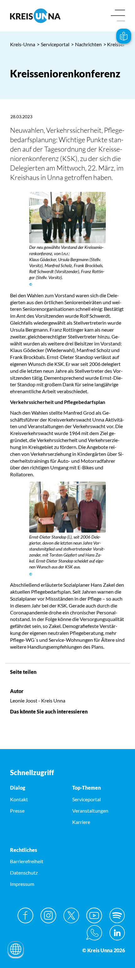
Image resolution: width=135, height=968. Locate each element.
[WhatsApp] (94, 933)
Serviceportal (53, 44)
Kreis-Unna (22, 44)
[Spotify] (117, 915)
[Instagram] (48, 915)
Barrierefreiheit (26, 861)
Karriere (81, 822)
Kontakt (19, 799)
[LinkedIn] (117, 933)
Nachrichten (86, 44)
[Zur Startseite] (36, 15)
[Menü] (118, 16)
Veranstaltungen (90, 811)
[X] (71, 915)
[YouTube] (94, 915)
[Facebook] (25, 915)
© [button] (30, 284)
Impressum (22, 884)
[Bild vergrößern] (67, 217)
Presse (17, 811)
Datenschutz (24, 873)
